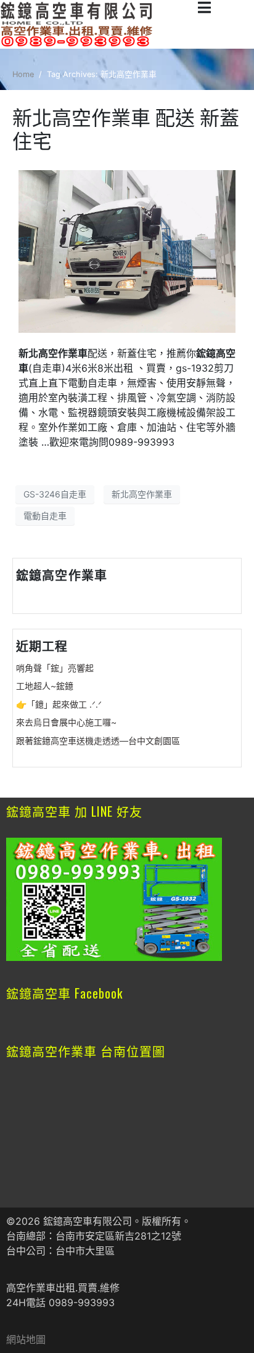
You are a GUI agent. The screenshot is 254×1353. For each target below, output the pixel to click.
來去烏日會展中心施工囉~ (66, 722)
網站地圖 (26, 1339)
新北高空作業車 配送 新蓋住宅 (125, 129)
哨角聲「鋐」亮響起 (55, 668)
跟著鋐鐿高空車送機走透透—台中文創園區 (98, 740)
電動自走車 (45, 515)
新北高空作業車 (142, 494)
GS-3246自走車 (54, 494)
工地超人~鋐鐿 (44, 686)
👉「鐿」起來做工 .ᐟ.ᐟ (59, 704)
